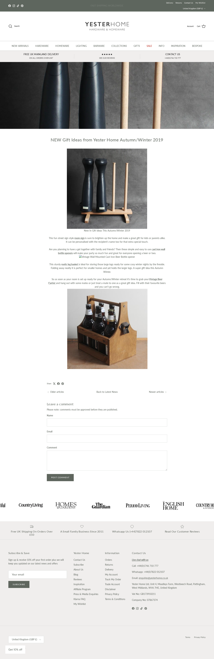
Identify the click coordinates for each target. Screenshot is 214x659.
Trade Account (112, 584)
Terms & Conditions (115, 599)
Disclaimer (110, 589)
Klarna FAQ (79, 599)
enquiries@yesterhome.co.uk (153, 578)
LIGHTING (81, 45)
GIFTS (137, 45)
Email (49, 431)
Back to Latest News (107, 391)
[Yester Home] (107, 26)
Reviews (78, 579)
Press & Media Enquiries (86, 594)
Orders (108, 559)
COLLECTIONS (119, 45)
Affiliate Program (82, 589)
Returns (179, 3)
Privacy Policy (112, 594)
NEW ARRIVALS (20, 45)
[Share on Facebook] (58, 383)
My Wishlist (200, 3)
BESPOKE (197, 45)
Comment (52, 447)
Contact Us (188, 3)
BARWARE (99, 45)
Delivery (169, 3)
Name (50, 415)
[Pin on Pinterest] (62, 383)
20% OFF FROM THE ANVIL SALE (107, 5)
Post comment (60, 477)
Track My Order (113, 579)
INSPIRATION (178, 45)
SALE (149, 45)
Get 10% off (15, 649)
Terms (187, 637)
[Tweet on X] (54, 383)
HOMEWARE (62, 45)
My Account (111, 574)
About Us (78, 569)
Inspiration (79, 584)
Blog (76, 574)
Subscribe (19, 584)
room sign (79, 238)
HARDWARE (42, 45)
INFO (161, 45)
